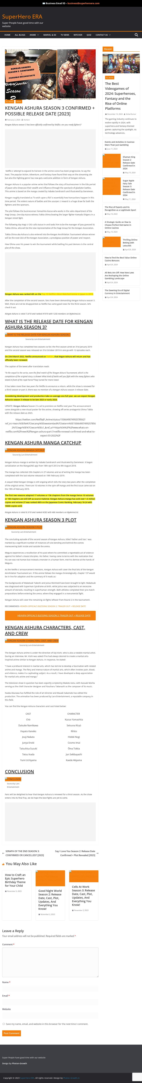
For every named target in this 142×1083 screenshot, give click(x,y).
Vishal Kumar (131, 114)
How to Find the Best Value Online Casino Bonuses (121, 259)
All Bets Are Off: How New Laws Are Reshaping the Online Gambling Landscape (119, 275)
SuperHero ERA (22, 16)
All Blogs (20, 35)
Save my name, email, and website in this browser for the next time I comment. (47, 1024)
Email (6, 995)
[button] (37, 35)
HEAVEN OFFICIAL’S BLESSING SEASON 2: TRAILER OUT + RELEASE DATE (53, 606)
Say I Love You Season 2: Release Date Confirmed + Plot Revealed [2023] (75, 853)
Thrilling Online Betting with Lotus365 (130, 242)
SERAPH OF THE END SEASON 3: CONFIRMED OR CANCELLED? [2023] (25, 853)
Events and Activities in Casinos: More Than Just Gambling (120, 143)
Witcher (78, 35)
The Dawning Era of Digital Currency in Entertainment (117, 292)
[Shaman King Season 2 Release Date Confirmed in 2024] (112, 165)
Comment (8, 944)
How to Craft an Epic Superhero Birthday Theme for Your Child (15, 880)
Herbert (27, 120)
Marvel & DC (49, 35)
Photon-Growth (19, 1063)
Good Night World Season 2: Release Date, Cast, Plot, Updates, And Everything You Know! (50, 900)
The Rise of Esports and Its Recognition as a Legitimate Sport (120, 208)
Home (7, 35)
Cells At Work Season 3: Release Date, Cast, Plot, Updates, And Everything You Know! (83, 896)
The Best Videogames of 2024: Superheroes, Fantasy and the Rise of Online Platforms (120, 96)
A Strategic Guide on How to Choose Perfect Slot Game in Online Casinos (118, 225)
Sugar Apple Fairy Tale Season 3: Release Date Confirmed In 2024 (129, 187)
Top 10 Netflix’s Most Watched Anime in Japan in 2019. (67, 294)
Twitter (49, 356)
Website (6, 1009)
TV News (65, 35)
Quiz (89, 35)
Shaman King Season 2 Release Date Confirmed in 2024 (129, 163)
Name (6, 982)
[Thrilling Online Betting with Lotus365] (112, 245)
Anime (33, 35)
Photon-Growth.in (71, 1078)
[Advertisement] (50, 148)
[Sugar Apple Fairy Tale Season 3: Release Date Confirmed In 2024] (112, 189)
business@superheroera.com (84, 3)
